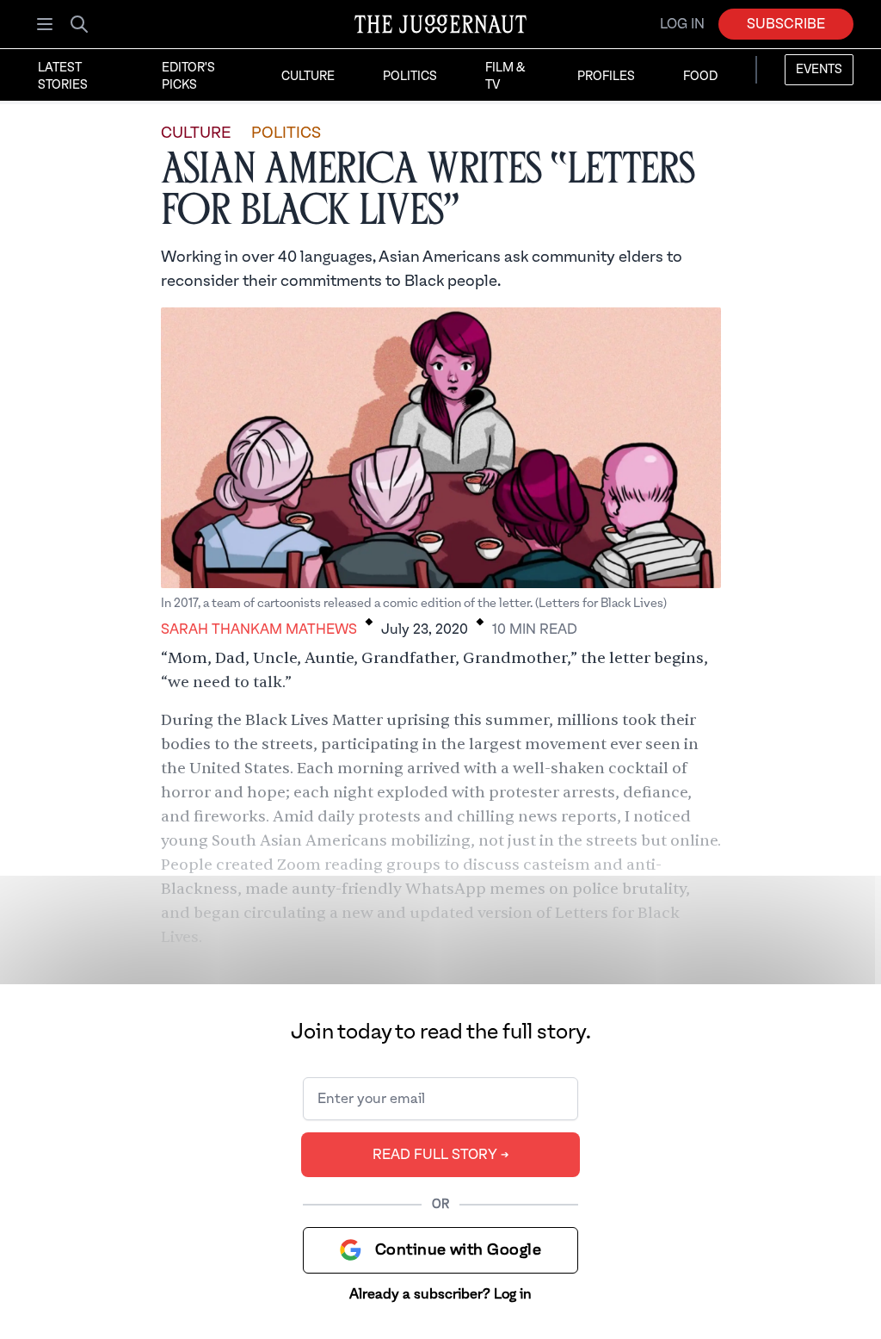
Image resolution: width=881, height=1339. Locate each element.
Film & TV (505, 76)
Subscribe (786, 24)
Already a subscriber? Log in (440, 1294)
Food (700, 77)
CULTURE (196, 133)
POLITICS (286, 133)
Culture (308, 77)
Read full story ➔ (441, 1154)
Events (819, 70)
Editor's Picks (188, 76)
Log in (682, 24)
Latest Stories (63, 76)
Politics (410, 77)
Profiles (606, 77)
